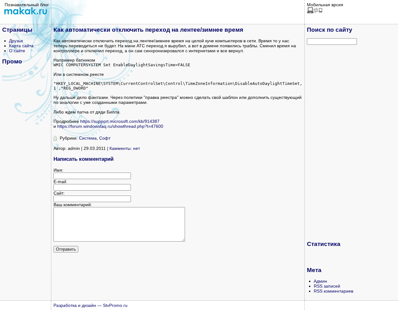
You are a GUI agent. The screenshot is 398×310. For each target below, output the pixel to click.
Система (88, 138)
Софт (104, 138)
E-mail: (60, 181)
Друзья (16, 40)
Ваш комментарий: (72, 204)
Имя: (58, 170)
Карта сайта (21, 45)
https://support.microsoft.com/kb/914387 (120, 121)
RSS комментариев (333, 291)
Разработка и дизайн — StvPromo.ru (90, 305)
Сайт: (59, 193)
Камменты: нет (124, 148)
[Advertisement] (332, 142)
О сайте (17, 50)
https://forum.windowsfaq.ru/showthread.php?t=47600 (110, 126)
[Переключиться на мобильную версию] (314, 11)
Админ (320, 281)
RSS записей (327, 286)
